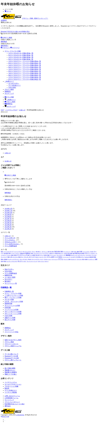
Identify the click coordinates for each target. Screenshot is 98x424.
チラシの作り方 (10, 238)
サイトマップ (9, 400)
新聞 (76, 253)
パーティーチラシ (15, 253)
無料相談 (4, 41)
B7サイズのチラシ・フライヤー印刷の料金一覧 (24, 79)
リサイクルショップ (38, 253)
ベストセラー (88, 255)
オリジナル (15, 257)
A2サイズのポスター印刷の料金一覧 (20, 57)
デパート (41, 255)
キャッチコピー (24, 259)
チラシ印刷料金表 (11, 246)
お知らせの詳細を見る (22, 31)
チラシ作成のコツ (11, 390)
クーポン (24, 261)
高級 (12, 255)
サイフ (41, 259)
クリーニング (54, 259)
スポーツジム (41, 261)
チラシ (61, 259)
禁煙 (9, 253)
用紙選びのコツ (10, 370)
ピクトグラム (27, 251)
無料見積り (4, 45)
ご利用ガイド (9, 81)
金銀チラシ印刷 (10, 317)
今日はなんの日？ (11, 242)
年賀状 (86, 259)
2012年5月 (8, 223)
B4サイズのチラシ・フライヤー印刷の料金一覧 (24, 67)
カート (8, 11)
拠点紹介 (8, 281)
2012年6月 (8, 221)
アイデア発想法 (58, 257)
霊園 (2, 259)
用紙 (61, 251)
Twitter (75, 251)
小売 (11, 257)
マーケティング (22, 255)
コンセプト (73, 257)
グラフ (45, 257)
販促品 (7, 388)
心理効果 (5, 259)
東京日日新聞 (81, 253)
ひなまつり (73, 259)
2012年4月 (8, 225)
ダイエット (44, 251)
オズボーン (93, 253)
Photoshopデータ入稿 (12, 358)
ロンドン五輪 (67, 259)
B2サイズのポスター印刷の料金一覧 (20, 59)
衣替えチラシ (81, 257)
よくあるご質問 (10, 277)
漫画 (48, 255)
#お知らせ (8, 161)
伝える (37, 257)
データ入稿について (11, 354)
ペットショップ (66, 257)
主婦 (72, 251)
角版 (8, 257)
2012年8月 (8, 217)
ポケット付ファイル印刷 (13, 311)
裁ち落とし (38, 251)
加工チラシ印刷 (10, 319)
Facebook (87, 257)
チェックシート (67, 251)
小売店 (56, 253)
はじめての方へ (13, 83)
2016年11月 (8, 210)
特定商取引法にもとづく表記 (14, 404)
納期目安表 (8, 275)
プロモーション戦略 (11, 386)
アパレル (8, 255)
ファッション (53, 255)
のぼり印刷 (8, 315)
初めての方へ (9, 269)
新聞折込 (8, 91)
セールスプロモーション (13, 384)
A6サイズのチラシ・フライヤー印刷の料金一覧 (24, 73)
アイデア (33, 257)
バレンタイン (59, 255)
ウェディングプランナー (13, 259)
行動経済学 (22, 253)
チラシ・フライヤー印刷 (13, 293)
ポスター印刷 (9, 299)
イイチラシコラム (11, 382)
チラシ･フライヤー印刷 (13, 51)
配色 (59, 251)
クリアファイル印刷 (11, 309)
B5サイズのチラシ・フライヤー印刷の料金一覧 (24, 71)
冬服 (32, 253)
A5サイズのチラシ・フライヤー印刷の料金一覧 (24, 69)
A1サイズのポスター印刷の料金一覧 (20, 53)
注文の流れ (12, 87)
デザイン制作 (9, 89)
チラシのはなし (10, 240)
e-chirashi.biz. (20, 415)
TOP (2, 110)
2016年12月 (8, 208)
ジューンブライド (18, 251)
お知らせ (22, 110)
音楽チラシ (20, 257)
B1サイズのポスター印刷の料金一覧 (20, 55)
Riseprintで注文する (7, 31)
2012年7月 (8, 219)
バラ (64, 255)
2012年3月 (8, 227)
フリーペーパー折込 (11, 332)
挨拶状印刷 (8, 303)
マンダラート (91, 259)
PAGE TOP (5, 416)
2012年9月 (8, 215)
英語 (83, 259)
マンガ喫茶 (32, 255)
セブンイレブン (81, 255)
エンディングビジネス (12, 261)
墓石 (28, 255)
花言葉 (15, 255)
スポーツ (46, 261)
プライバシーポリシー (12, 402)
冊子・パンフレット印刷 (13, 297)
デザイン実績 (9, 342)
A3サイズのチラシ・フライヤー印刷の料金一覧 (24, 61)
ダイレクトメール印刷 (12, 305)
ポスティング (9, 93)
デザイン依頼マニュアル (13, 346)
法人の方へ (8, 279)
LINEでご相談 (7, 37)
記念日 (45, 255)
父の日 (91, 251)
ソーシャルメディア (8, 251)
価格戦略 (68, 255)
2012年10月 (8, 212)
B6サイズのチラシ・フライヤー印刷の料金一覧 (24, 75)
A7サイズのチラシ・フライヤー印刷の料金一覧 (24, 77)
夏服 (95, 257)
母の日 (29, 259)
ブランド (33, 251)
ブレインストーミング (32, 261)
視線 (2, 251)
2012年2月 (8, 229)
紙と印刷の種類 (10, 368)
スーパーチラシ (36, 259)
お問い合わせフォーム (12, 396)
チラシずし (26, 257)
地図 (74, 253)
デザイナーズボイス (11, 344)
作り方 (20, 261)
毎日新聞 (6, 253)
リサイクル (79, 259)
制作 (55, 251)
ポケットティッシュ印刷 (13, 313)
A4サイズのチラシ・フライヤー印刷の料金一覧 (24, 65)
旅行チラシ (61, 253)
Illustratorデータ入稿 (11, 356)
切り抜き (52, 251)
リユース (41, 257)
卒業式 (4, 261)
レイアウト (46, 253)
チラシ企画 (50, 257)
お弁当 (65, 253)
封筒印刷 (8, 307)
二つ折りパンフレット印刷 (14, 295)
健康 (71, 253)
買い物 (37, 255)
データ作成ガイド (14, 85)
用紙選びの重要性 (11, 372)
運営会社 (8, 406)
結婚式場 (91, 257)
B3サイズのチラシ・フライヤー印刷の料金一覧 (24, 63)
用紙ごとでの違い (11, 374)
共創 (2, 261)
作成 (80, 251)
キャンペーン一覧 (11, 283)
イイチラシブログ (11, 110)
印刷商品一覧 (6, 287)
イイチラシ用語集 (11, 392)
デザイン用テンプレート (13, 360)
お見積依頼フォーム (11, 398)
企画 (48, 251)
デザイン (87, 253)
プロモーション (47, 259)
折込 (68, 253)
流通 (96, 259)
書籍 (78, 251)
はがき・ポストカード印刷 (14, 301)
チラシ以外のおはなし (12, 244)
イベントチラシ (86, 251)
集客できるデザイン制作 (13, 340)
